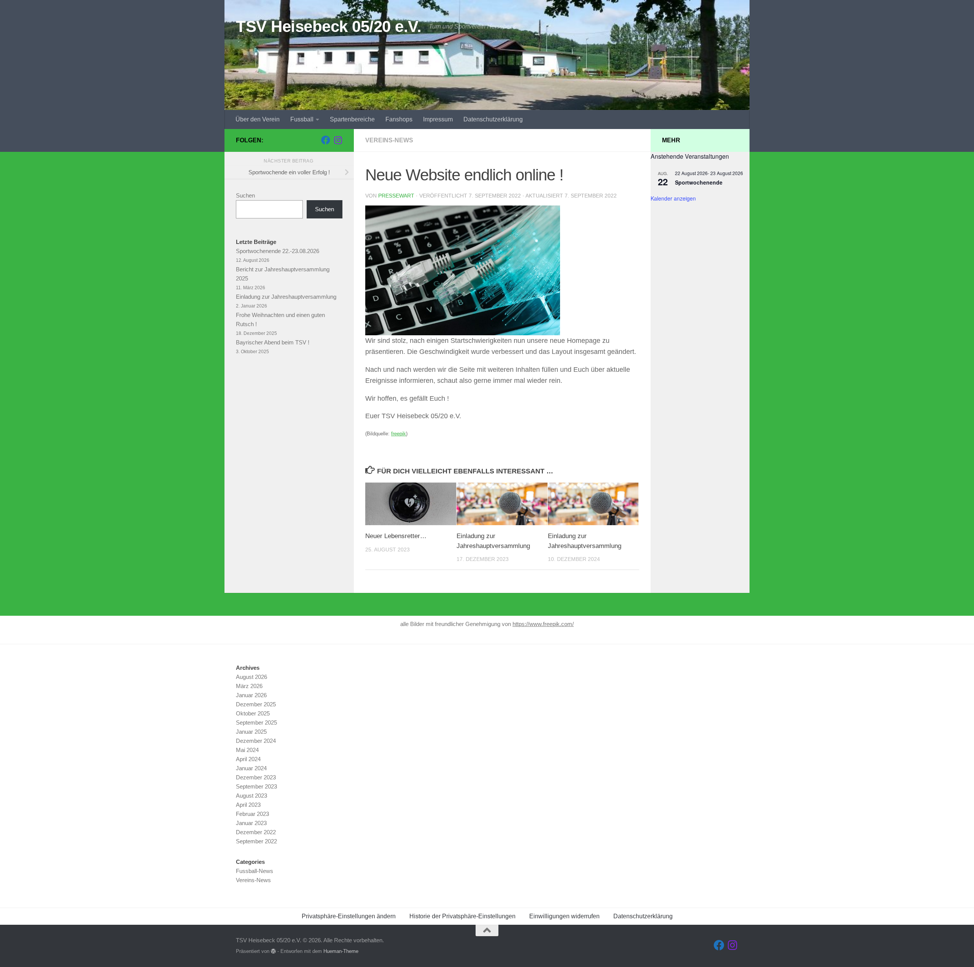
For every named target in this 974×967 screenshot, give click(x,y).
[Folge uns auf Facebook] (325, 140)
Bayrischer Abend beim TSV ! (272, 342)
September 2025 (256, 722)
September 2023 (256, 786)
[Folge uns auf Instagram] (337, 140)
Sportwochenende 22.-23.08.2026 (277, 251)
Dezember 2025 (256, 704)
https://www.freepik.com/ (543, 624)
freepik (398, 434)
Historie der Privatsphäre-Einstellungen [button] (462, 916)
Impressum (438, 119)
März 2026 (249, 686)
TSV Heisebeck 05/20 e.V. (328, 26)
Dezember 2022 (256, 832)
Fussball (302, 119)
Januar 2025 (251, 731)
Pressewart (396, 196)
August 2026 (251, 677)
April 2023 (248, 804)
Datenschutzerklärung (493, 119)
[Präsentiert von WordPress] (273, 951)
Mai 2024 (247, 750)
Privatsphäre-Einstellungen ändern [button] (349, 916)
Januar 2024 (251, 768)
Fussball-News (254, 871)
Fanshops (398, 119)
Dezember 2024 (256, 741)
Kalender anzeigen (673, 198)
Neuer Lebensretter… (396, 536)
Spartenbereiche (352, 119)
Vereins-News (389, 140)
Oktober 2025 (253, 713)
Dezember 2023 (256, 777)
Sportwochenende (699, 182)
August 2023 (251, 795)
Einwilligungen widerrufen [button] (564, 916)
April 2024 (248, 759)
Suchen (245, 195)
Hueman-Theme (340, 951)
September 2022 (256, 841)
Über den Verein (258, 119)
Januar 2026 (251, 695)
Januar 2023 (251, 823)
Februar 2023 (252, 814)
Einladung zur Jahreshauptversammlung (286, 296)
